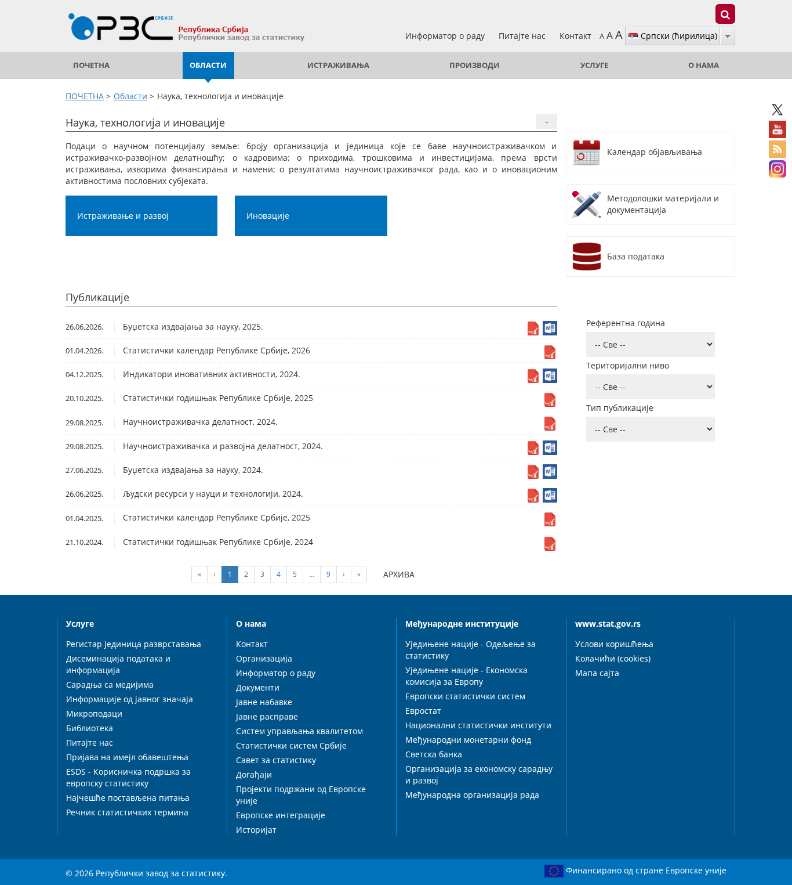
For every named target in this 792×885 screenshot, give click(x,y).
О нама (703, 65)
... (311, 574)
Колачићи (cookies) (613, 658)
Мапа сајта (597, 672)
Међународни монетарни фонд (468, 739)
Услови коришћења (614, 643)
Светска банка (433, 754)
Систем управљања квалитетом (299, 730)
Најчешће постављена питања (128, 797)
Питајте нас (523, 35)
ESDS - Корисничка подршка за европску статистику (128, 777)
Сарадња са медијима (110, 684)
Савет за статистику (276, 759)
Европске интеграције (280, 815)
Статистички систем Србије (291, 745)
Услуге (594, 65)
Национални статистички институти (478, 725)
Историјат (256, 829)
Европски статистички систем (465, 696)
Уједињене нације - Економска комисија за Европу (466, 675)
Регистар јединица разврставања (133, 643)
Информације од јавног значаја (129, 699)
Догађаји (254, 774)
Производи (474, 65)
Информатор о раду (446, 35)
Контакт (575, 35)
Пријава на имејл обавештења (127, 757)
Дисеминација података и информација (118, 664)
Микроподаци (94, 713)
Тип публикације (619, 407)
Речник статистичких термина (127, 812)
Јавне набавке (264, 701)
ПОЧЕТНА (91, 65)
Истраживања (338, 65)
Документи (257, 687)
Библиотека (89, 728)
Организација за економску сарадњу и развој (479, 774)
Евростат (423, 710)
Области (208, 65)
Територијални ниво (627, 365)
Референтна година (625, 322)
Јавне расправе (267, 716)
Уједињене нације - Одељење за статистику (470, 649)
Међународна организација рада (472, 794)
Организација (264, 658)
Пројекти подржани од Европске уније (301, 794)
